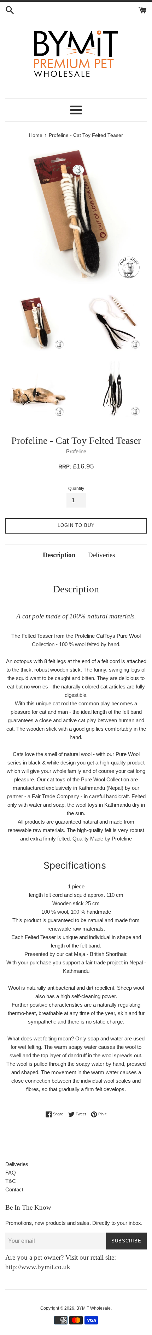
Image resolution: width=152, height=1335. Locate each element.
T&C (10, 1181)
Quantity (76, 488)
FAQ (10, 1173)
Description (59, 555)
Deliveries (101, 555)
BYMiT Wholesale (93, 1308)
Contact (14, 1189)
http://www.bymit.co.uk (37, 1267)
